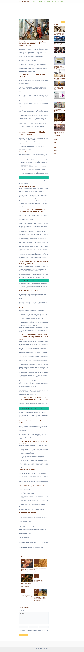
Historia (55, 148)
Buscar (55, 20)
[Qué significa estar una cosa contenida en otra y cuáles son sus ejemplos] (59, 61)
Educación (55, 144)
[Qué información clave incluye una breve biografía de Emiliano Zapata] (59, 29)
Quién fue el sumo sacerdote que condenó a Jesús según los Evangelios (59, 55)
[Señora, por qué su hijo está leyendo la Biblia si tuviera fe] (59, 73)
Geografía (55, 147)
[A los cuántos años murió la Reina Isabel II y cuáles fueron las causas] (59, 117)
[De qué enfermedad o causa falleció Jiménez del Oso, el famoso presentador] (59, 39)
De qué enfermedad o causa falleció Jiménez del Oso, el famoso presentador (59, 44)
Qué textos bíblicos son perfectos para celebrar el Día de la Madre (40, 581)
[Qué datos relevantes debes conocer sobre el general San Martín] (59, 83)
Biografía (55, 139)
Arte (54, 137)
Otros (55, 153)
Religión (22, 45)
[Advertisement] (42, 10)
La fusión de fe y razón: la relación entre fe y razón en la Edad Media (27, 584)
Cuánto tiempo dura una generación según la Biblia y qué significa (26, 596)
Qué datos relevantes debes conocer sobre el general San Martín (58, 88)
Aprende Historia (26, 1)
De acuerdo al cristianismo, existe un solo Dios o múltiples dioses (27, 569)
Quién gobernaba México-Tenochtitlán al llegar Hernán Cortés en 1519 (59, 110)
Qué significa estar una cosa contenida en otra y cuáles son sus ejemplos (59, 67)
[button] (64, 1)
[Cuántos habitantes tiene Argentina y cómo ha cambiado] (59, 95)
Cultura (55, 142)
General (55, 145)
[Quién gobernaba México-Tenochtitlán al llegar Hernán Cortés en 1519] (59, 105)
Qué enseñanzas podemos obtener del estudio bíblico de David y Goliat (40, 598)
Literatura (55, 150)
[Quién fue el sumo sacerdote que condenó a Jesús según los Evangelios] (59, 50)
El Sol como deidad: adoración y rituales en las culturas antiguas (40, 569)
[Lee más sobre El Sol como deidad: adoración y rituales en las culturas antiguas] (40, 563)
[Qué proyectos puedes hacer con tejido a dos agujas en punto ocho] (59, 127)
